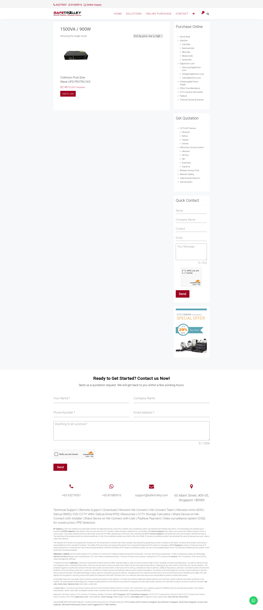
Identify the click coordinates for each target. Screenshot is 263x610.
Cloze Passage (107, 597)
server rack (59, 588)
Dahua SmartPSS (107, 514)
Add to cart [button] (68, 93)
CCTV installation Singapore (137, 594)
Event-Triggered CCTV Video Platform (101, 605)
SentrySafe (186, 60)
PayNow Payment (149, 518)
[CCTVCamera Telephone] (71, 486)
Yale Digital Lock (136, 597)
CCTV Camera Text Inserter (191, 92)
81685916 (76, 4)
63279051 (61, 4)
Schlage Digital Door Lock (193, 74)
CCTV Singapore (176, 545)
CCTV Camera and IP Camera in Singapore (141, 602)
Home (118, 13)
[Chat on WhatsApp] (253, 600)
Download (110, 510)
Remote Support (90, 510)
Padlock (183, 96)
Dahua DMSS (62, 514)
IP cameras (172, 556)
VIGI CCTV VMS (83, 514)
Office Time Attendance (190, 88)
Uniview (185, 143)
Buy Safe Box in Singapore (168, 602)
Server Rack (185, 37)
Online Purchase (159, 13)
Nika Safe (186, 52)
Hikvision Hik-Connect (133, 510)
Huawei (185, 140)
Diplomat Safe (188, 48)
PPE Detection (86, 522)
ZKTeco (185, 155)
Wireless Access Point (189, 170)
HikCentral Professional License (74, 605)
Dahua (185, 136)
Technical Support (65, 510)
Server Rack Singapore (188, 602)
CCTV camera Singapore (154, 534)
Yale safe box (173, 597)
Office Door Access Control (192, 147)
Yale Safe (186, 44)
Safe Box (184, 40)
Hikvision (186, 132)
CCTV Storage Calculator (154, 514)
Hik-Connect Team (162, 510)
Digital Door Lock (187, 63)
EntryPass (186, 163)
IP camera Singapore (156, 531)
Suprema (186, 167)
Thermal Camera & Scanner (192, 100)
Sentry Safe (62, 584)
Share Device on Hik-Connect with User (110, 518)
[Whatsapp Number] (111, 486)
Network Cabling (187, 174)
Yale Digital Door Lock (191, 78)
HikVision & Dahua (60, 556)
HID (183, 159)
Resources (128, 514)
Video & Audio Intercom (190, 178)
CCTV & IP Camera (188, 128)
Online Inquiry (94, 4)
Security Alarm (186, 182)
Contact (182, 13)
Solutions (134, 13)
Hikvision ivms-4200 (189, 510)
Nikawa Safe (187, 56)
